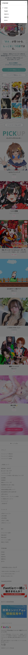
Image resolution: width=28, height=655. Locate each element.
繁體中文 (6, 17)
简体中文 (6, 14)
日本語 (6, 8)
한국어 (6, 20)
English (6, 11)
